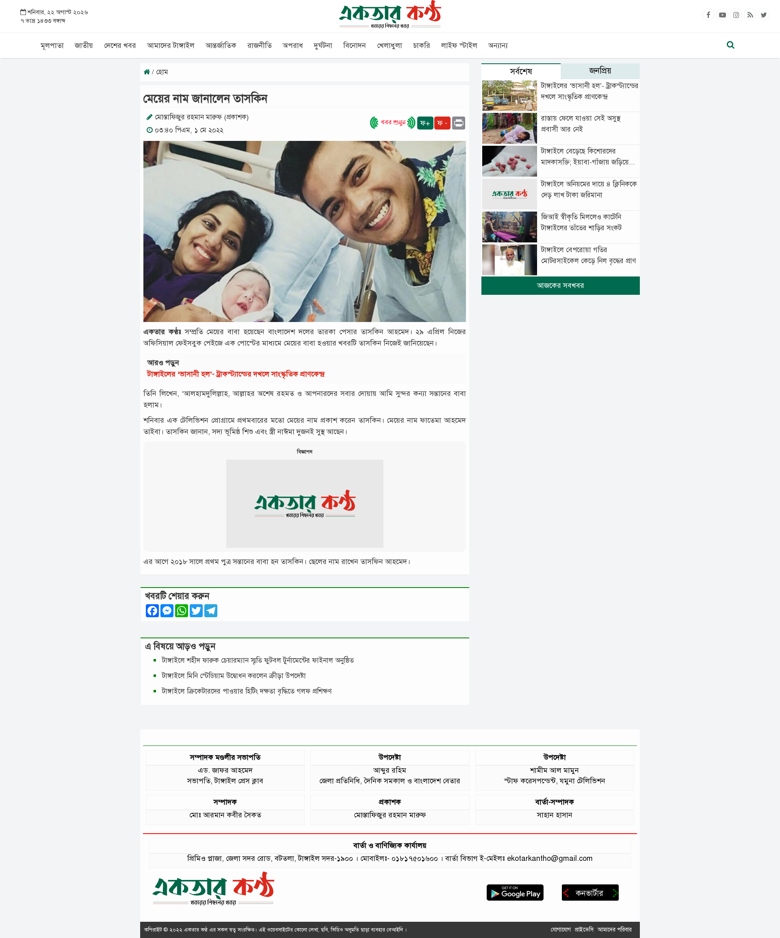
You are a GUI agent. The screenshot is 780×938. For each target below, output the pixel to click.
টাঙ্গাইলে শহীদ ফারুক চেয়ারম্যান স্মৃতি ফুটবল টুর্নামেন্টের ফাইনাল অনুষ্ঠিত (258, 660)
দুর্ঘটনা (323, 45)
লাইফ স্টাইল (459, 45)
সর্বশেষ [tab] (521, 72)
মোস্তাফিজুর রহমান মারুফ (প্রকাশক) (202, 117)
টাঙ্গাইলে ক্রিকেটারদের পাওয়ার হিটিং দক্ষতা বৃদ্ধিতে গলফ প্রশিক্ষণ (247, 691)
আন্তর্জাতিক (221, 45)
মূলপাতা (52, 45)
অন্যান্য (498, 45)
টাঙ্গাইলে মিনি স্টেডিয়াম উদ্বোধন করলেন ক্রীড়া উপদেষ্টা (234, 676)
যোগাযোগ (561, 929)
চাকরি (421, 45)
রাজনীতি (259, 45)
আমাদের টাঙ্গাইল (171, 45)
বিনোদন (354, 45)
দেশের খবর (120, 45)
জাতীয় (84, 45)
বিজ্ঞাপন (304, 452)
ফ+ (425, 123)
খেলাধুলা (389, 45)
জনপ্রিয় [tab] (600, 71)
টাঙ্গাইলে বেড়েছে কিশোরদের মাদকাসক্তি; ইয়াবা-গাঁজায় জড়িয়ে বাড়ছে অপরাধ (585, 162)
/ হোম (159, 72)
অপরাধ (293, 45)
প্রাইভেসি (584, 929)
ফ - (442, 123)
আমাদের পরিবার (615, 929)
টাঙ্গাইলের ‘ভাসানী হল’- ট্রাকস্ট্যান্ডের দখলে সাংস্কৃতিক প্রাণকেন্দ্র (238, 374)
